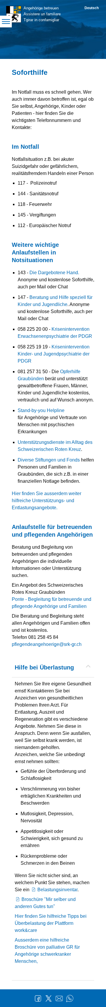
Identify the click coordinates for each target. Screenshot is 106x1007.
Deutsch (92, 8)
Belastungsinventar (57, 889)
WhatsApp (69, 998)
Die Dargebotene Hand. (54, 272)
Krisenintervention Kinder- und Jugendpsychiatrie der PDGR (54, 353)
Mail (59, 998)
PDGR (84, 336)
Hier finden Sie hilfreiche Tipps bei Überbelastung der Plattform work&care (51, 923)
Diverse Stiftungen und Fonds (49, 459)
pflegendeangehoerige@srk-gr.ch (47, 644)
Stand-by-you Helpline (41, 410)
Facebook (38, 998)
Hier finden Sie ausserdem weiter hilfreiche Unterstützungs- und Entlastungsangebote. (46, 500)
